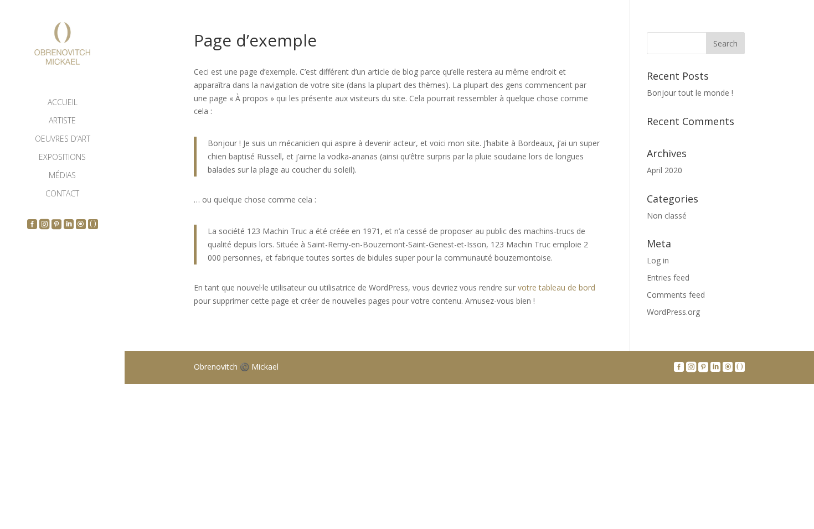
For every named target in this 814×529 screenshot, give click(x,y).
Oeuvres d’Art (62, 139)
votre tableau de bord (556, 287)
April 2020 (664, 170)
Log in (658, 260)
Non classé (667, 215)
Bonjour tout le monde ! (690, 92)
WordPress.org (673, 312)
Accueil (63, 102)
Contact (62, 194)
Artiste (62, 121)
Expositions (62, 157)
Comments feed (676, 294)
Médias (62, 176)
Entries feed (668, 277)
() (93, 223)
